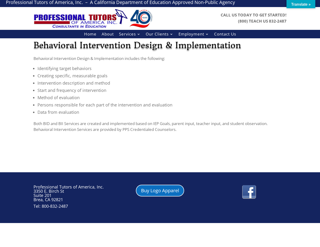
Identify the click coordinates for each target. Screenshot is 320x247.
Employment (191, 34)
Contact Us (225, 34)
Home (90, 34)
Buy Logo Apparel (160, 190)
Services (127, 34)
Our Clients (157, 34)
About (108, 34)
